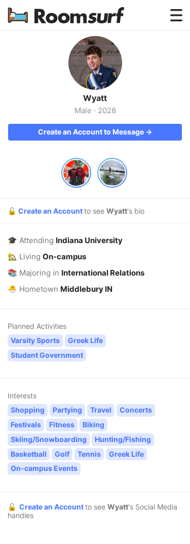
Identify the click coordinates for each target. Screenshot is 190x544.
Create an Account (51, 211)
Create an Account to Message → (95, 131)
